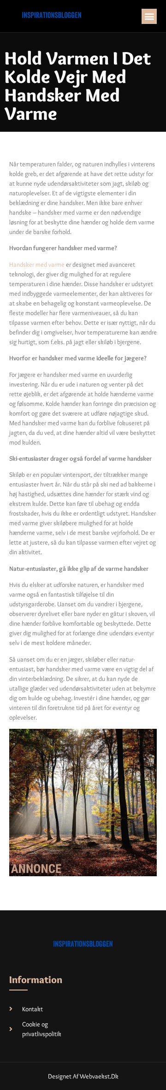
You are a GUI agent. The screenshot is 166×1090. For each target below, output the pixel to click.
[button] (149, 16)
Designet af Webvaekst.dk (83, 1076)
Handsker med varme (37, 264)
